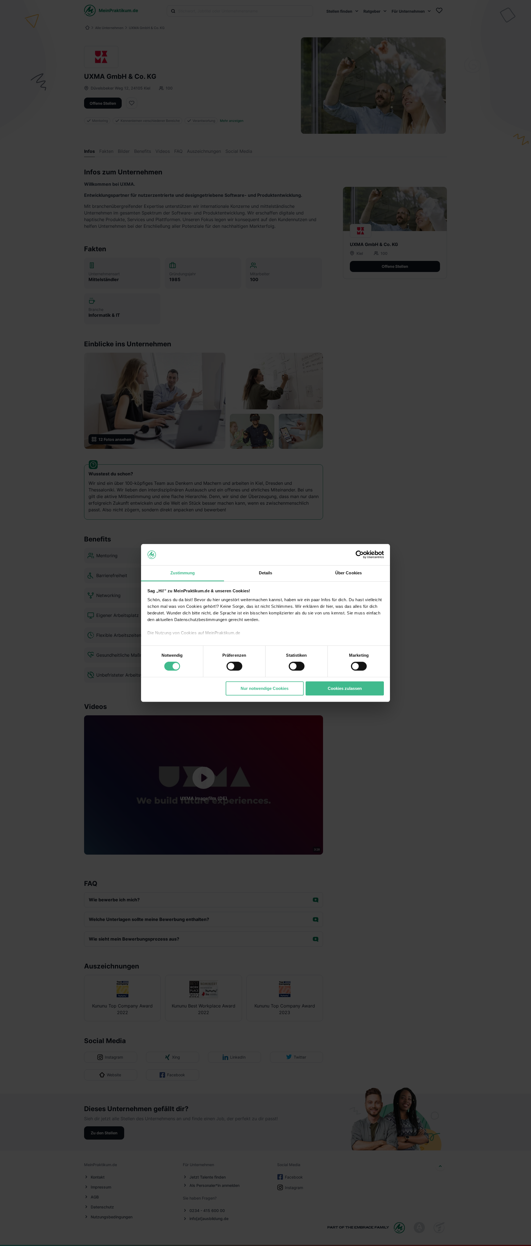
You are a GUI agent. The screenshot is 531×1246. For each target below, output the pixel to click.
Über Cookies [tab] (348, 572)
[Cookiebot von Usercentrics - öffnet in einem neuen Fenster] (359, 555)
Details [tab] (265, 572)
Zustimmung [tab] (182, 572)
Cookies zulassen (345, 688)
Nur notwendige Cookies (264, 688)
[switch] (234, 666)
